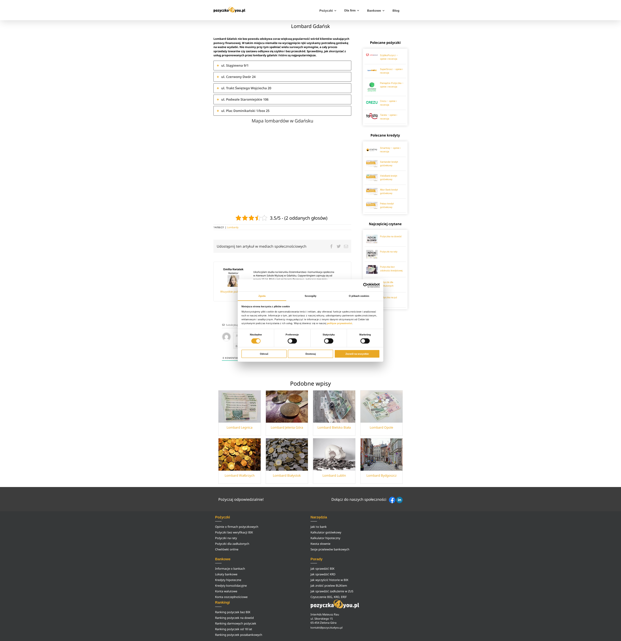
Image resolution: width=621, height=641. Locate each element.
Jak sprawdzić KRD (322, 574)
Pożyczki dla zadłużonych (232, 544)
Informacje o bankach (230, 568)
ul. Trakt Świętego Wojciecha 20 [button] (246, 88)
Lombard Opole (381, 427)
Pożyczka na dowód (390, 236)
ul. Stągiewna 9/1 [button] (235, 65)
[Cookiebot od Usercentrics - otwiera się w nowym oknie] (365, 285)
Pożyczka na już (388, 297)
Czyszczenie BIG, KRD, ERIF (328, 597)
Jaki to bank (318, 527)
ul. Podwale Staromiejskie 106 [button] (244, 99)
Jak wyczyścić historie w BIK (329, 580)
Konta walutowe (226, 591)
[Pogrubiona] (236, 346)
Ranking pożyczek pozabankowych (238, 635)
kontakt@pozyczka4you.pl (326, 627)
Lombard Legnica (239, 427)
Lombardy (233, 227)
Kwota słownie (320, 544)
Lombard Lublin (334, 475)
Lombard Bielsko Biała (334, 427)
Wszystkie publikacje (233, 291)
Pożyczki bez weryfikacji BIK (234, 532)
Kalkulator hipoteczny (325, 538)
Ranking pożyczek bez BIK (232, 612)
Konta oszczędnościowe (231, 597)
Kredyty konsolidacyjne (231, 585)
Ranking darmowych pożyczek (235, 623)
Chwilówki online (226, 549)
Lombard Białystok (287, 475)
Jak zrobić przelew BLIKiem (328, 585)
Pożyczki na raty (388, 251)
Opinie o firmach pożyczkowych (236, 527)
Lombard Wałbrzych (240, 475)
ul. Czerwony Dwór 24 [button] (238, 77)
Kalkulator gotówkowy (325, 532)
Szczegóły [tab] (310, 295)
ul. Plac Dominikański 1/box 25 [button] (245, 111)
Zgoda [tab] (262, 295)
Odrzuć (264, 353)
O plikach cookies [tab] (359, 295)
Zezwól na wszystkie (357, 353)
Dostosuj (310, 353)
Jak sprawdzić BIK (322, 568)
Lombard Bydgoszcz (381, 475)
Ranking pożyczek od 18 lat (233, 629)
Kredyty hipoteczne (228, 580)
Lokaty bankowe (226, 574)
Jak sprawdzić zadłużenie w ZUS (331, 591)
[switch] (292, 341)
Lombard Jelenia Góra (287, 427)
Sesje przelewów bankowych (329, 549)
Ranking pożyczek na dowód (234, 618)
